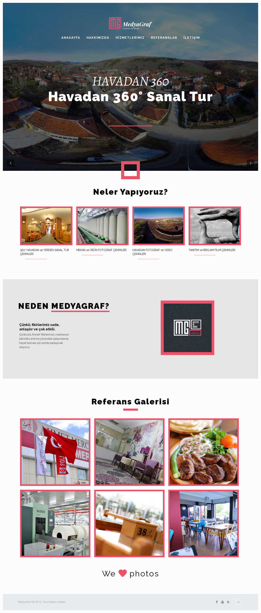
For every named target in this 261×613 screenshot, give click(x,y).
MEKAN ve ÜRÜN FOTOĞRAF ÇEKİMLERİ (101, 250)
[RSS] (228, 602)
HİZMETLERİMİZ (130, 38)
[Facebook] (217, 602)
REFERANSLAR (164, 38)
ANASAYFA (70, 38)
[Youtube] (222, 602)
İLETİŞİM (192, 38)
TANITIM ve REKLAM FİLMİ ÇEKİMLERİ (212, 250)
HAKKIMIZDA (98, 38)
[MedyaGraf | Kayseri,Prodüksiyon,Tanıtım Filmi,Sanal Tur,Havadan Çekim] (130, 23)
